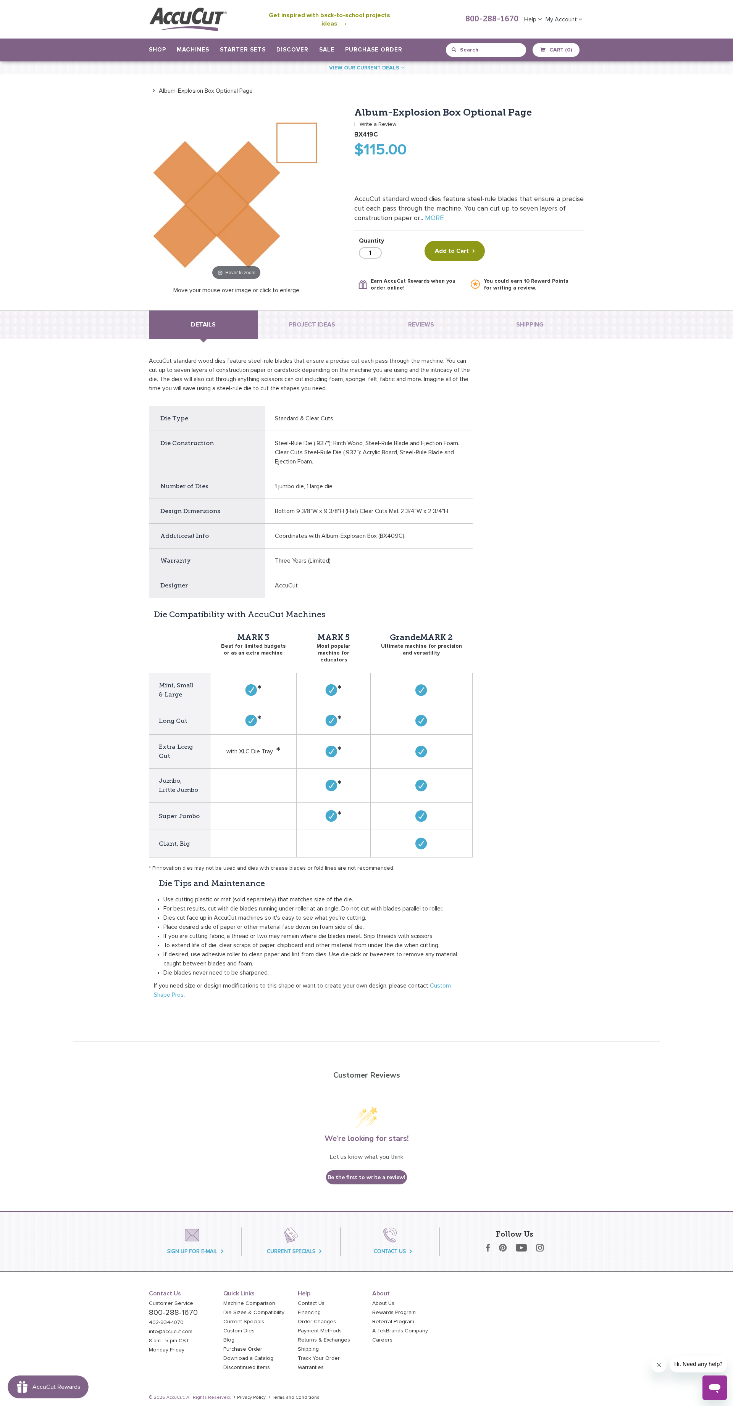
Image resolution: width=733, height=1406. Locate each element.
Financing (309, 1312)
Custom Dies (239, 1331)
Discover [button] (292, 50)
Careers (382, 1340)
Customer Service (171, 1303)
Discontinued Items (246, 1367)
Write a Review (378, 124)
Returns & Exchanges (324, 1340)
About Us (383, 1303)
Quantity (371, 241)
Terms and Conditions (296, 1397)
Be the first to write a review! (366, 1177)
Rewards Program (394, 1312)
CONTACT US (390, 1251)
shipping (530, 325)
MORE (434, 218)
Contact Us (311, 1303)
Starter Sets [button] (243, 50)
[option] (201, 90)
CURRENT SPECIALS (291, 1251)
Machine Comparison (249, 1303)
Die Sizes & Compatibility (253, 1312)
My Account (562, 19)
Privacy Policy (251, 1397)
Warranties (311, 1367)
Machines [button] (193, 50)
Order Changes (317, 1321)
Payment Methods (320, 1331)
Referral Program (393, 1321)
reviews (421, 325)
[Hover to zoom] (236, 194)
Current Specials (243, 1321)
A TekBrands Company (400, 1331)
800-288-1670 (491, 19)
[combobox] (486, 50)
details (203, 325)
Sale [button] (326, 50)
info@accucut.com (170, 1331)
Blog (228, 1340)
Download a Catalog (248, 1358)
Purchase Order (373, 50)
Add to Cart (452, 251)
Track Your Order (319, 1358)
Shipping (308, 1349)
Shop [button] (157, 50)
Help (531, 19)
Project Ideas (312, 325)
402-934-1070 (166, 1322)
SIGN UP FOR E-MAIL (192, 1251)
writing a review (514, 288)
